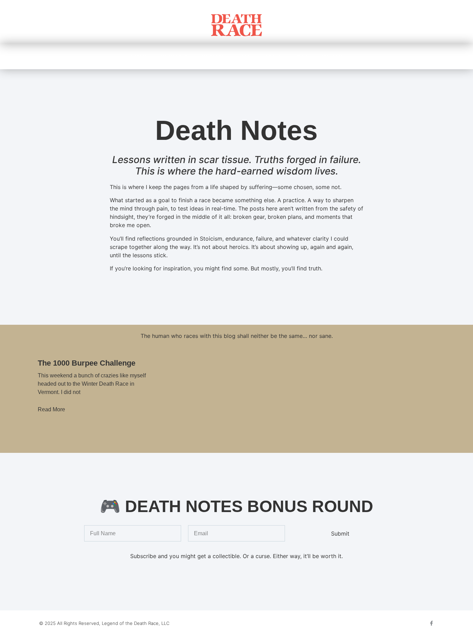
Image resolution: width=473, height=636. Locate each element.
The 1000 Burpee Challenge (86, 363)
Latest (139, 56)
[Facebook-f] (431, 623)
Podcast (212, 56)
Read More (51, 409)
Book (244, 56)
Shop (301, 56)
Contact (332, 56)
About (272, 56)
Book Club (174, 56)
